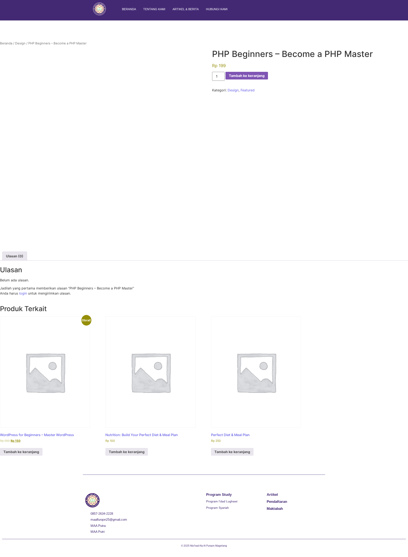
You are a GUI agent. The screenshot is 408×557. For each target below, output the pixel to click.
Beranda (129, 9)
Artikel (272, 495)
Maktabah (275, 509)
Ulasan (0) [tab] (14, 256)
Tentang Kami (154, 9)
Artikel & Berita (186, 9)
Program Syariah (217, 507)
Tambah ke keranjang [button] (21, 452)
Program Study (219, 495)
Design (20, 43)
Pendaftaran (277, 502)
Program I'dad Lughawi (221, 501)
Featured (248, 90)
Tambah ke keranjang (247, 76)
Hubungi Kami (217, 9)
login (23, 293)
